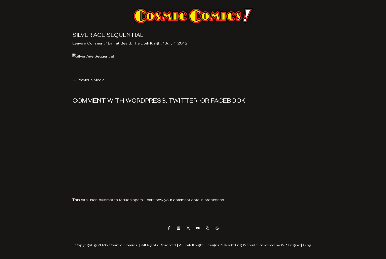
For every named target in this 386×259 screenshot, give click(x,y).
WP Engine (290, 245)
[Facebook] (169, 228)
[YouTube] (198, 228)
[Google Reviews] (217, 228)
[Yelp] (207, 228)
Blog (307, 245)
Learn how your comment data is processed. (185, 199)
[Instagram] (178, 228)
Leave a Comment (88, 43)
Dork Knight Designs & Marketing (212, 245)
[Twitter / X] (188, 228)
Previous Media (89, 80)
